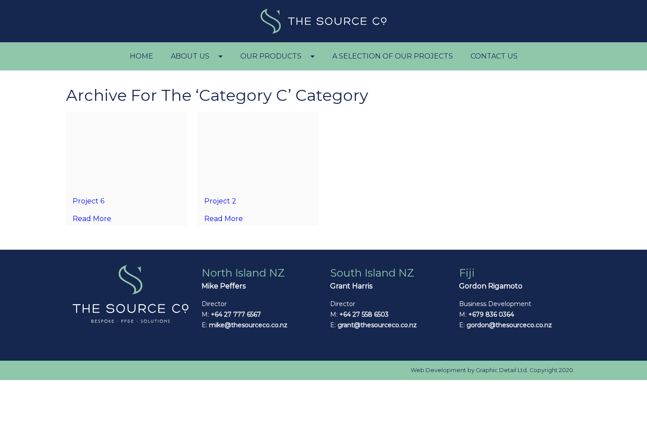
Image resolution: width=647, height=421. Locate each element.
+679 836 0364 (491, 314)
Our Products (270, 56)
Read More (92, 218)
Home (141, 56)
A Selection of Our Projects (392, 56)
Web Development (438, 370)
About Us (190, 56)
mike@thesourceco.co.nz (248, 325)
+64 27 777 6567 (236, 314)
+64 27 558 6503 (364, 314)
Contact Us (494, 56)
